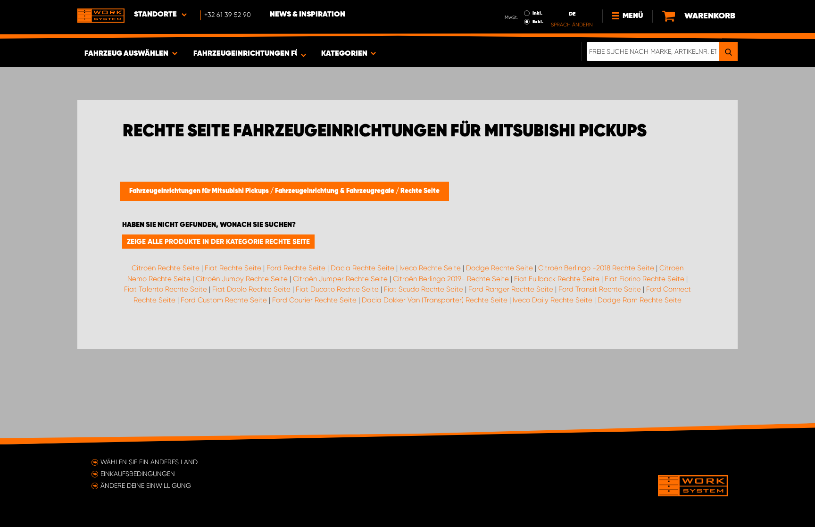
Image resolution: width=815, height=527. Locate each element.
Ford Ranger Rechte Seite (510, 289)
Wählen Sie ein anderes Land (149, 462)
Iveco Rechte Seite (430, 268)
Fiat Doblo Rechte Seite (251, 289)
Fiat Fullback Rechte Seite (556, 279)
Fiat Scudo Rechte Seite (423, 289)
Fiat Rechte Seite (233, 268)
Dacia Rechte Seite (362, 268)
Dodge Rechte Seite (499, 268)
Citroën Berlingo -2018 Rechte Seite (596, 268)
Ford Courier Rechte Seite (314, 300)
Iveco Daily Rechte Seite (552, 300)
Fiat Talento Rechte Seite (165, 289)
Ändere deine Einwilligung (145, 485)
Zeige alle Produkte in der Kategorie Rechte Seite (218, 241)
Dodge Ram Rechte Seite (640, 300)
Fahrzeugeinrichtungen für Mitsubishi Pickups (199, 191)
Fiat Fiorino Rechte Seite (644, 279)
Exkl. (537, 21)
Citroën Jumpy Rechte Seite (242, 279)
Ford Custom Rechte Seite (224, 300)
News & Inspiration (307, 14)
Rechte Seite (420, 191)
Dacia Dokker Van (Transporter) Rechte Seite (434, 300)
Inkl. (537, 13)
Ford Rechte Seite (295, 268)
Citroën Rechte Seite (166, 268)
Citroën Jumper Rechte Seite (340, 279)
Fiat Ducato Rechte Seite (337, 289)
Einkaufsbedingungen (137, 473)
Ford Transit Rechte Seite (599, 289)
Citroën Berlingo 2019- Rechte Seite (451, 279)
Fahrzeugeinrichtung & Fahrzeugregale (335, 191)
